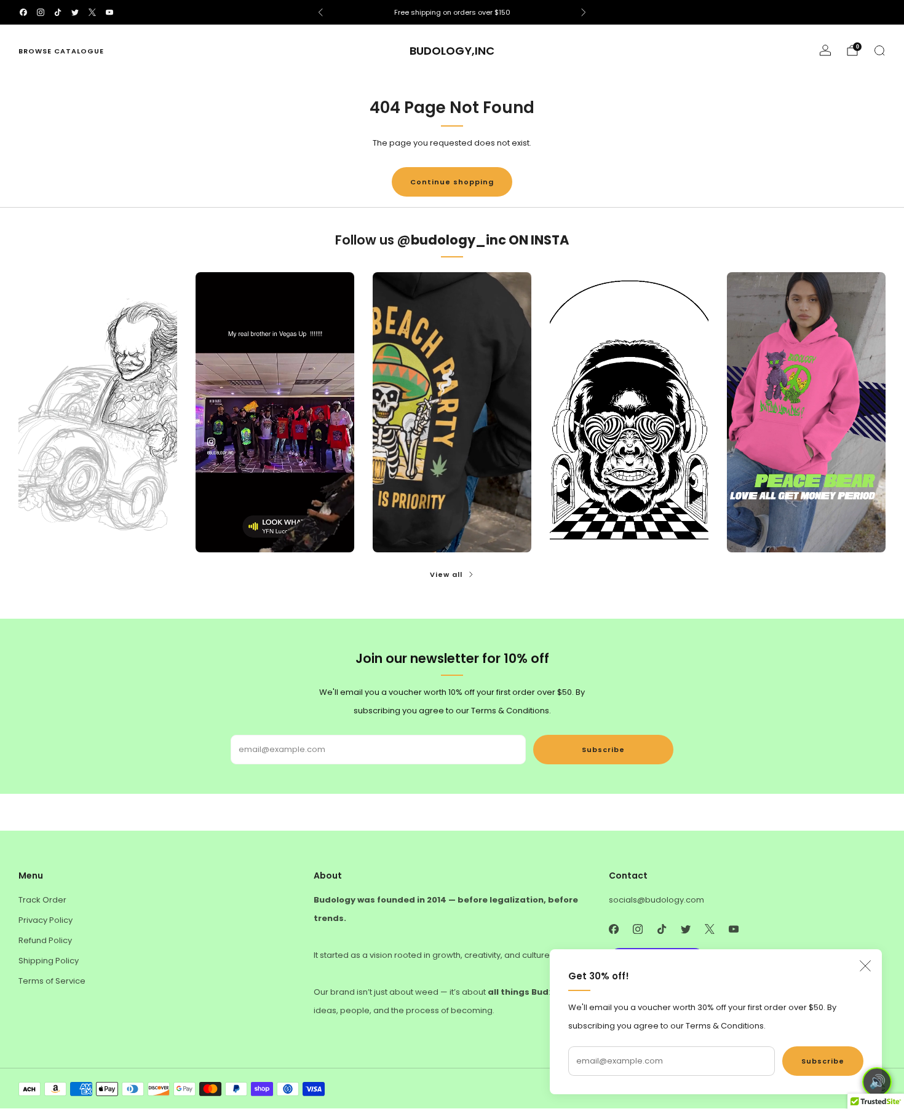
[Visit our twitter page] (75, 12)
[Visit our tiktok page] (57, 12)
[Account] (825, 50)
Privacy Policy (45, 920)
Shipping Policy (48, 960)
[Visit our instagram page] (40, 12)
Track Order (42, 900)
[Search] (879, 50)
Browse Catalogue (61, 51)
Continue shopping (452, 182)
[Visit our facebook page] (23, 12)
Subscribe (822, 1061)
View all (446, 574)
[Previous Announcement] (320, 12)
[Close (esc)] (865, 965)
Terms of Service (51, 981)
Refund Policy (45, 940)
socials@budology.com (656, 900)
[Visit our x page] (92, 12)
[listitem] (452, 12)
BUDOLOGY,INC (452, 51)
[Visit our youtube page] (109, 12)
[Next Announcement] (584, 12)
